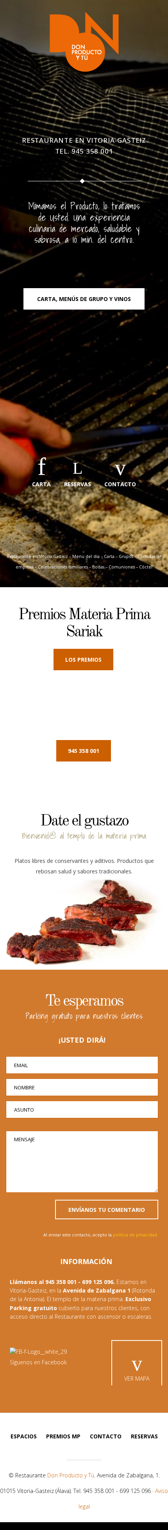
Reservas (144, 1436)
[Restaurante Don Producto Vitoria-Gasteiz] (84, 42)
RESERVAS (77, 484)
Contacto (106, 1436)
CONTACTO (120, 484)
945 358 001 (92, 151)
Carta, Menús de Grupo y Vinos (84, 299)
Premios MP (63, 1436)
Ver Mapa (136, 1378)
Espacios (24, 1436)
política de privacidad (135, 1235)
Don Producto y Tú (70, 1475)
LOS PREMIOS (83, 659)
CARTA (41, 484)
